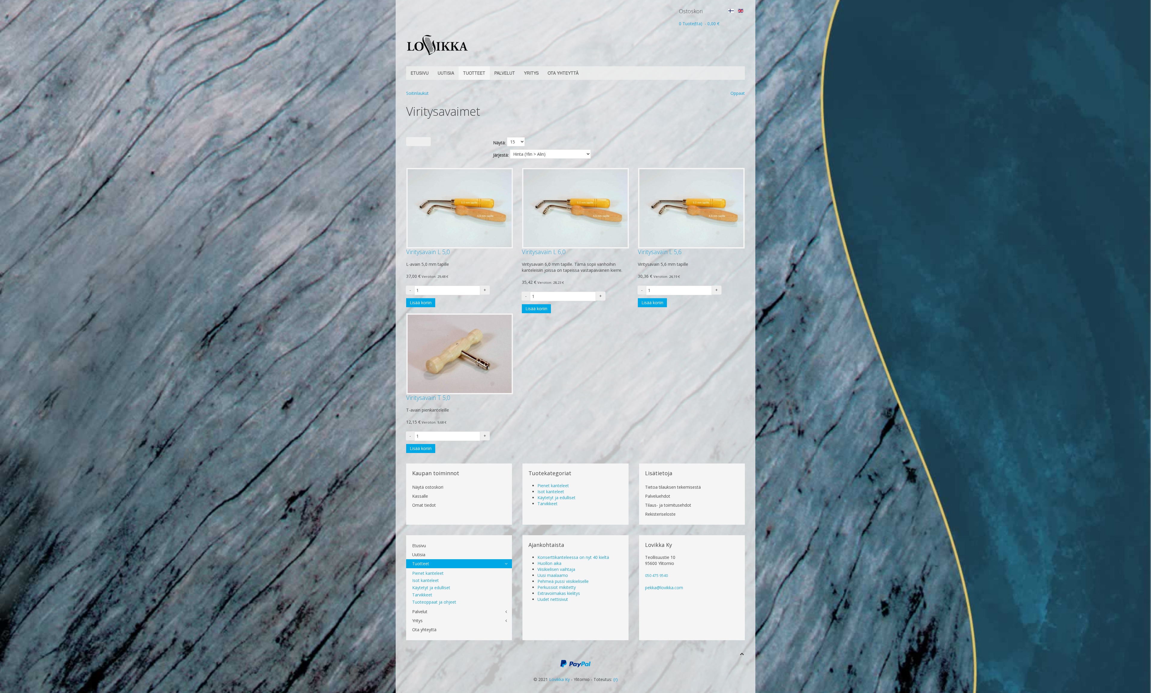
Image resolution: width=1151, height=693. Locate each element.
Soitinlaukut (417, 93)
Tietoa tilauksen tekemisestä (673, 487)
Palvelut (504, 73)
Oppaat (737, 93)
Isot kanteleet (550, 491)
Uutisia (446, 73)
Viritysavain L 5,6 (660, 252)
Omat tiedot (424, 505)
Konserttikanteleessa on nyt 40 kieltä (573, 557)
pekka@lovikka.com (664, 587)
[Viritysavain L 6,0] (575, 208)
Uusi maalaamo (552, 575)
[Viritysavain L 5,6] (691, 208)
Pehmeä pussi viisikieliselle (563, 581)
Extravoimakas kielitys (558, 593)
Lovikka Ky (559, 679)
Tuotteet (474, 73)
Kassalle (420, 496)
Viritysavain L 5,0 (428, 252)
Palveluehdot (657, 496)
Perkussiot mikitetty (556, 587)
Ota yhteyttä (563, 73)
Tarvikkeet (547, 503)
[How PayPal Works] (575, 663)
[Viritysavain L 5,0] (460, 208)
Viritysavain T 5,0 (428, 398)
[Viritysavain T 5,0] (460, 353)
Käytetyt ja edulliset (556, 497)
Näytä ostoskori (427, 487)
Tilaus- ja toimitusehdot (668, 505)
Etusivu (420, 73)
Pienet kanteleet (553, 485)
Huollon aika (549, 563)
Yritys (531, 73)
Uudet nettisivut (552, 599)
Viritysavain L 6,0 (544, 252)
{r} (615, 679)
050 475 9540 (656, 575)
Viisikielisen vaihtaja (556, 569)
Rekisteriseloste (660, 514)
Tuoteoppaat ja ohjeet (434, 602)
